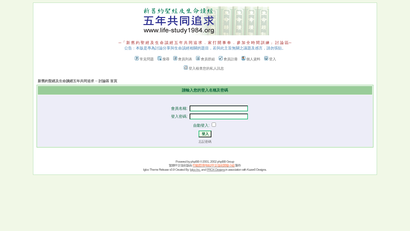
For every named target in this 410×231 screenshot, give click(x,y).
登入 (272, 59)
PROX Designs (216, 169)
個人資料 (253, 59)
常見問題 (147, 59)
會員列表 (185, 59)
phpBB (195, 161)
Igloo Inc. (195, 169)
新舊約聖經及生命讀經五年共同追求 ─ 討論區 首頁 (77, 81)
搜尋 (165, 59)
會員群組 (208, 59)
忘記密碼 (205, 141)
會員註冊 (231, 59)
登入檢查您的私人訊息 (206, 68)
